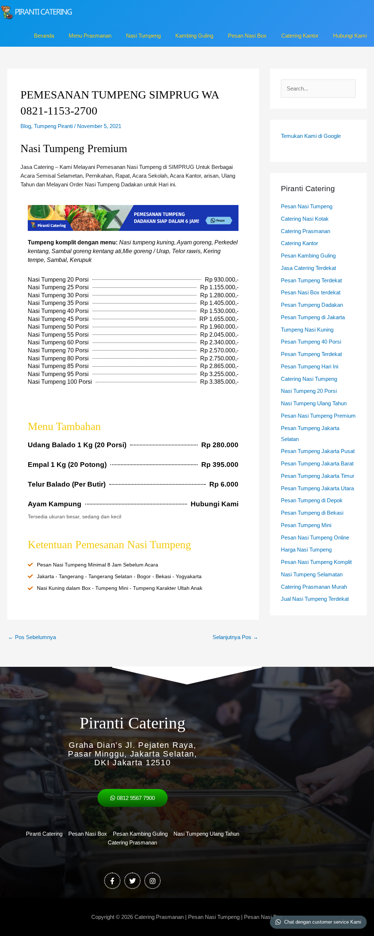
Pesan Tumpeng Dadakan (312, 305)
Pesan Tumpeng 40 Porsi (311, 342)
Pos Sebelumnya (32, 637)
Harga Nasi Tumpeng (306, 549)
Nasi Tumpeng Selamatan (312, 574)
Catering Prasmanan (305, 231)
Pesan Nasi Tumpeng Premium (318, 416)
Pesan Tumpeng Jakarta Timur (317, 476)
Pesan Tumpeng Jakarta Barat (317, 463)
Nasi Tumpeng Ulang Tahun (314, 403)
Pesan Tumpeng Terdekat (311, 280)
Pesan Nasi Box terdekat (310, 292)
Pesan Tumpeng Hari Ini (309, 366)
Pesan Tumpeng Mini (306, 525)
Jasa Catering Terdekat (308, 268)
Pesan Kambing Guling (308, 255)
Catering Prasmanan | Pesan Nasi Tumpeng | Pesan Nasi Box (208, 917)
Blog (25, 126)
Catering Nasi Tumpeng (309, 379)
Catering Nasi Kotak (305, 219)
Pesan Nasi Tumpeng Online (315, 537)
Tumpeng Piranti (53, 126)
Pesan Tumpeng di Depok (312, 500)
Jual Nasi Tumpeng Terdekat (315, 599)
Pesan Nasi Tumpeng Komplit (316, 562)
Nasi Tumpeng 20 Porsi (309, 391)
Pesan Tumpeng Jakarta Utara (317, 488)
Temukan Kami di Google (311, 136)
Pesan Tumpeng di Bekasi (312, 513)
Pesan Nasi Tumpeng (306, 206)
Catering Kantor (299, 243)
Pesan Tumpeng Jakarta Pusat (318, 451)
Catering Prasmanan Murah (314, 587)
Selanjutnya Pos (235, 637)
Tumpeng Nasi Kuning (307, 329)
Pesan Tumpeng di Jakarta (313, 317)
